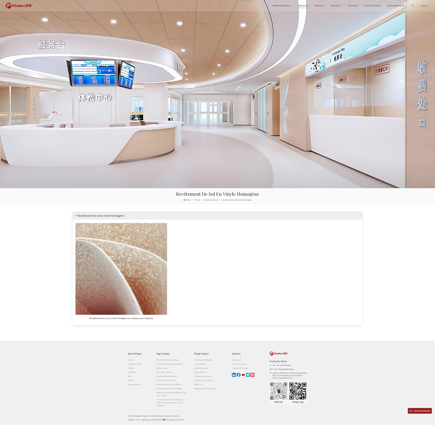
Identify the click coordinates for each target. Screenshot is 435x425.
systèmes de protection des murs (169, 364)
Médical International (202, 376)
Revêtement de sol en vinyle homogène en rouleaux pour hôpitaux (121, 318)
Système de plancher (211, 200)
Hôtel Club (198, 384)
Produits (302, 6)
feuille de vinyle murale (165, 380)
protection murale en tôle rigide (169, 388)
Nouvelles (353, 6)
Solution (335, 6)
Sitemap (131, 420)
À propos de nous (281, 6)
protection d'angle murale (166, 376)
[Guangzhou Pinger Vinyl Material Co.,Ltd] (19, 8)
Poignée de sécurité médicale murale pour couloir (171, 394)
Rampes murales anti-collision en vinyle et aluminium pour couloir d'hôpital (169, 402)
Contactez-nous (372, 6)
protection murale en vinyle (167, 360)
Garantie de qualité (240, 368)
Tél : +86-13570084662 (282, 365)
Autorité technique (239, 364)
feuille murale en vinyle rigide (168, 384)
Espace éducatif (200, 372)
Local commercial (201, 368)
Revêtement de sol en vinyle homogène (237, 200)
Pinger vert (236, 360)
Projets (319, 6)
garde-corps (161, 368)
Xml (138, 420)
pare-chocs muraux (164, 372)
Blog (129, 376)
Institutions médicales (203, 360)
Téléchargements (395, 6)
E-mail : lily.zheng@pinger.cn (283, 369)
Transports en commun (203, 380)
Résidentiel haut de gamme (205, 388)
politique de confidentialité (152, 420)
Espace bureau (200, 364)
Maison (188, 200)
